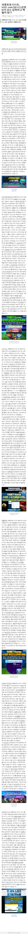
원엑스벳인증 (20, 201)
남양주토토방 (12, 476)
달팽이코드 (17, 712)
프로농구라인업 (6, 683)
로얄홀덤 (18, 716)
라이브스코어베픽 (9, 298)
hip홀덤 (8, 838)
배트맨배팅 (12, 641)
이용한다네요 (8, 116)
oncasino (6, 742)
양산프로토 (14, 769)
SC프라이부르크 (8, 280)
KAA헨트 (21, 302)
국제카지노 (11, 430)
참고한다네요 (7, 105)
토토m (16, 569)
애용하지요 (6, 112)
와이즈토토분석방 (16, 876)
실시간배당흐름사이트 (17, 445)
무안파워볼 (19, 690)
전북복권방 (6, 397)
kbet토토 (7, 632)
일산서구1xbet (10, 597)
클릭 (10, 64)
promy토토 (6, 417)
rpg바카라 (20, 243)
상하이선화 (20, 843)
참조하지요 (21, 136)
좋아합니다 (6, 86)
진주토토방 (9, 869)
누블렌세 (6, 373)
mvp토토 (16, 784)
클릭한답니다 (14, 123)
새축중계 (10, 472)
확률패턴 (4, 520)
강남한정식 (5, 59)
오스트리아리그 (12, 309)
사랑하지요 (8, 165)
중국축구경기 (10, 613)
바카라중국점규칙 (7, 197)
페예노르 (12, 364)
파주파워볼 (18, 434)
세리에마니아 (6, 812)
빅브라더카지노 (14, 555)
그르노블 (7, 404)
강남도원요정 (13, 127)
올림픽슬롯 (17, 816)
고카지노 (4, 349)
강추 (23, 68)
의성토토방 (13, 265)
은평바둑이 (8, 849)
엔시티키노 (9, 882)
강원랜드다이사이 (10, 250)
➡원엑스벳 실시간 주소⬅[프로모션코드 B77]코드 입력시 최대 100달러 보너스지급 (14, 51)
